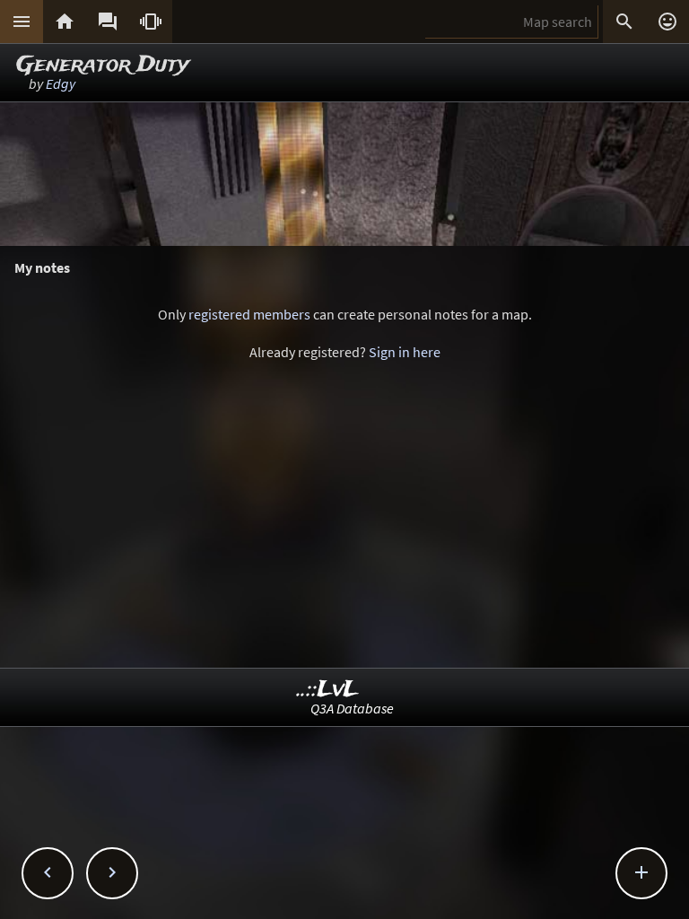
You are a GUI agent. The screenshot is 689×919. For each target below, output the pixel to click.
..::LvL (328, 689)
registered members (249, 314)
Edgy (60, 83)
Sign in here (404, 352)
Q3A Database (352, 708)
